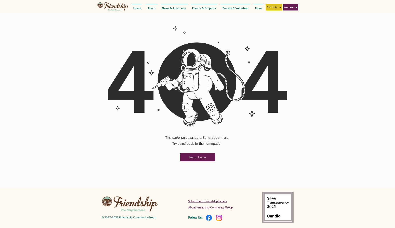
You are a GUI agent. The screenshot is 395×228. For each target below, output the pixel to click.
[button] (151, 6)
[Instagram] (219, 218)
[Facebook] (209, 218)
